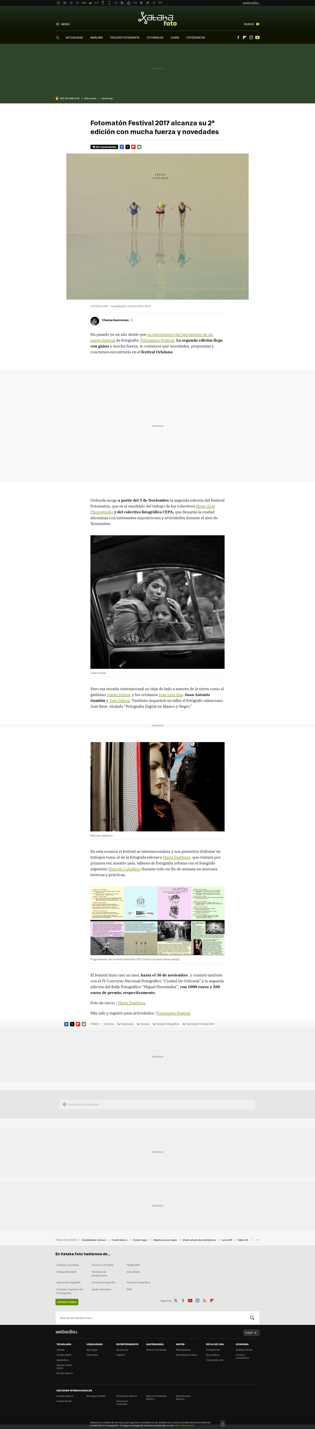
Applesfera (63, 1360)
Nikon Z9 (243, 1240)
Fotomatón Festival (157, 340)
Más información (184, 1425)
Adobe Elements (101, 1289)
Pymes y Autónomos (242, 1356)
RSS (205, 1300)
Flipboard (244, 37)
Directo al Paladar (156, 1349)
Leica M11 (227, 1240)
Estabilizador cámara (94, 1240)
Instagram (251, 37)
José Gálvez (119, 700)
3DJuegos (92, 1349)
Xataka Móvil (64, 1354)
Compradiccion (214, 1360)
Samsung (107, 98)
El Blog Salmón (244, 1349)
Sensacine (122, 1349)
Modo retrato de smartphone (199, 1240)
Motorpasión (183, 1349)
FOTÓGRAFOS (195, 37)
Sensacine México (126, 1396)
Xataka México (65, 1396)
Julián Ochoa (118, 694)
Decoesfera (212, 1354)
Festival (144, 1024)
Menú (65, 24)
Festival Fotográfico (167, 1024)
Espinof (120, 1354)
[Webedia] (66, 1331)
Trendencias (213, 1349)
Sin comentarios (106, 147)
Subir (248, 1332)
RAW (129, 1289)
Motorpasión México (183, 1397)
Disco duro (90, 98)
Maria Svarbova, (177, 857)
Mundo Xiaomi (65, 1373)
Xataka (61, 1349)
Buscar (252, 1318)
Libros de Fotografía (69, 1282)
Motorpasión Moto (186, 1354)
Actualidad (133, 1272)
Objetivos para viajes (165, 1240)
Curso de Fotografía (103, 1282)
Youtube (257, 37)
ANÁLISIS (96, 37)
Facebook (238, 37)
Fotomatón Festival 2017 (200, 1024)
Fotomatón (126, 1024)
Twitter (127, 147)
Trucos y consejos (103, 1265)
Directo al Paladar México (156, 1397)
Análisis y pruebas (68, 1265)
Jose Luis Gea (171, 694)
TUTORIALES (155, 37)
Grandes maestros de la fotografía (70, 1291)
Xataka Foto (157, 18)
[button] (117, 320)
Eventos (109, 1024)
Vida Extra (92, 1354)
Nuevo (249, 24)
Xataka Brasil (64, 1401)
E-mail (139, 147)
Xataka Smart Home (64, 1366)
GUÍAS (175, 37)
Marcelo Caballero (124, 868)
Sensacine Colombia (122, 1402)
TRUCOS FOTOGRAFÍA (124, 37)
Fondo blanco (120, 1240)
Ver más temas (66, 1302)
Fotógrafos (133, 1265)
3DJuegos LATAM (95, 1396)
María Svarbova (131, 1002)
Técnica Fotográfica (138, 1282)
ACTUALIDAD (74, 37)
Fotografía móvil (66, 1272)
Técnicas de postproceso (99, 1273)
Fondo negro (140, 1240)
